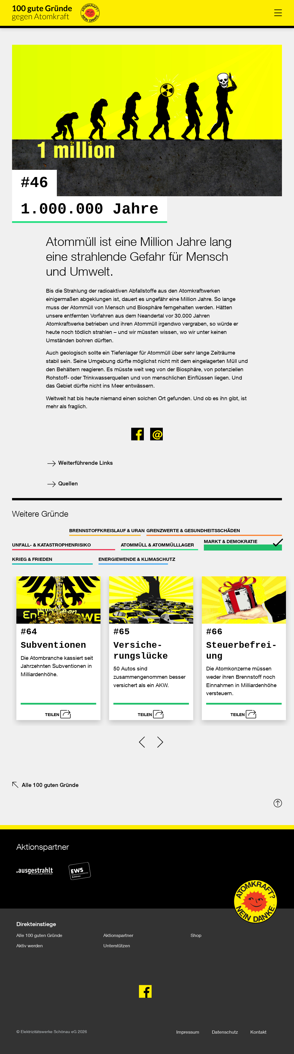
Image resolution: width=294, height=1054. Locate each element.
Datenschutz (225, 1031)
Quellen (67, 483)
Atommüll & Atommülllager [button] (157, 545)
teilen (52, 714)
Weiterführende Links (85, 463)
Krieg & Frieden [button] (32, 559)
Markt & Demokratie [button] (230, 541)
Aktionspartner (118, 935)
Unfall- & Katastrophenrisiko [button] (51, 545)
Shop (196, 935)
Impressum (187, 1031)
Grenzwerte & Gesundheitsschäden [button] (193, 530)
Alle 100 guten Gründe (50, 785)
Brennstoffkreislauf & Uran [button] (107, 530)
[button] (139, 432)
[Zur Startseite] (56, 12)
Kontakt (258, 1031)
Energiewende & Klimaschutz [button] (136, 559)
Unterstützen (116, 945)
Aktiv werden (29, 945)
